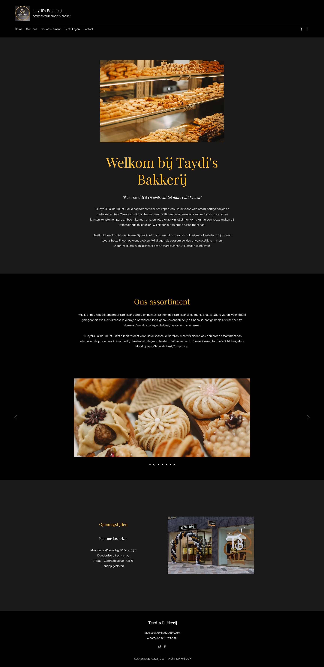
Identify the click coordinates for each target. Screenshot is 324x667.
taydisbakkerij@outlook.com (162, 632)
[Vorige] (15, 418)
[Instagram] (301, 29)
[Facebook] (307, 29)
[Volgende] (308, 418)
